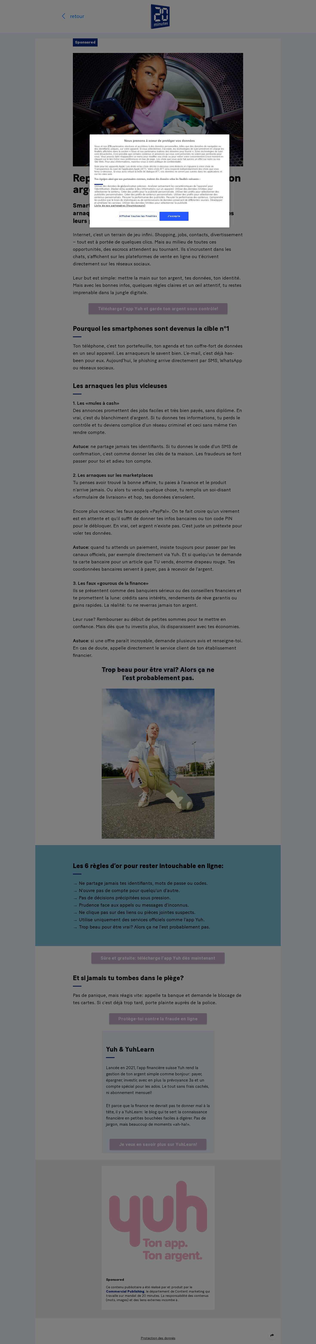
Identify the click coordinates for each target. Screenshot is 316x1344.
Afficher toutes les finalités (138, 216)
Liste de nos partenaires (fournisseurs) (119, 206)
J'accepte (174, 216)
